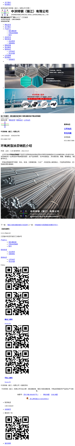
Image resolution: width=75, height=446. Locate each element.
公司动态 (27, 120)
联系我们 (8, 4)
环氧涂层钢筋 (13, 244)
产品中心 (4, 240)
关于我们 (8, 2)
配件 (10, 246)
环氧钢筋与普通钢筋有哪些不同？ (46, 225)
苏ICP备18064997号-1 (31, 394)
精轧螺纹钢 (12, 242)
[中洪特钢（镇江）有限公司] (25, 15)
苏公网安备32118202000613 (38, 399)
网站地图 (46, 394)
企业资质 (12, 252)
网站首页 (12, 120)
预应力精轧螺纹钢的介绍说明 (17, 225)
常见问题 (67, 133)
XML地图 (54, 394)
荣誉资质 (4, 250)
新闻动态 (20, 120)
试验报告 (12, 254)
